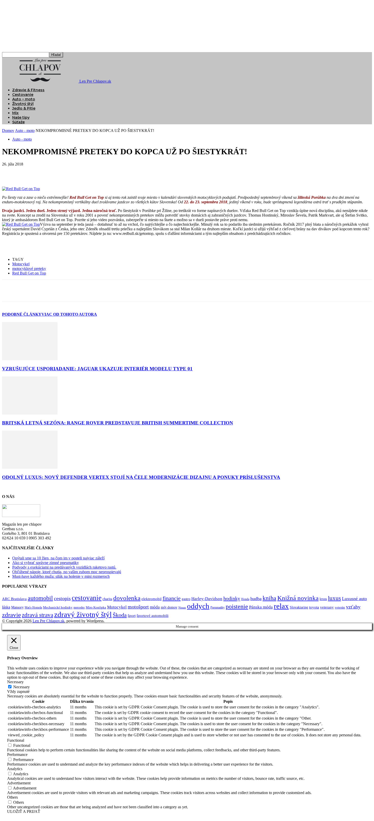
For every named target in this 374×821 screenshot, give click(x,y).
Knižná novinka (298, 598)
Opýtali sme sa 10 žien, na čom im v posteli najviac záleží (58, 558)
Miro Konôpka (96, 607)
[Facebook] (10, 172)
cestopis (62, 598)
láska (6, 607)
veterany (327, 607)
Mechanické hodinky (58, 607)
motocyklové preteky (29, 268)
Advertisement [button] (19, 783)
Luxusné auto (354, 598)
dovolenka (126, 598)
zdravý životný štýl (83, 614)
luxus (334, 598)
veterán (340, 607)
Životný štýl (23, 103)
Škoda (120, 615)
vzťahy (353, 607)
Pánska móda (261, 607)
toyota (314, 607)
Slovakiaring (299, 607)
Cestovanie (22, 94)
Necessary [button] (15, 682)
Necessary (21, 687)
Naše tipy (21, 117)
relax (281, 606)
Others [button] (12, 797)
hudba (256, 598)
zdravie (11, 614)
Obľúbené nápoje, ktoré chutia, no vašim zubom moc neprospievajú (66, 572)
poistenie (237, 606)
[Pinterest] (47, 172)
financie (172, 598)
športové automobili (152, 615)
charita (107, 599)
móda (155, 607)
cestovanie (87, 598)
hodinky (231, 598)
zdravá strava (37, 615)
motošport (138, 607)
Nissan (182, 607)
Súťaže (18, 122)
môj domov (169, 607)
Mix (15, 113)
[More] (84, 171)
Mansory (17, 607)
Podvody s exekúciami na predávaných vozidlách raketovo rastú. (64, 567)
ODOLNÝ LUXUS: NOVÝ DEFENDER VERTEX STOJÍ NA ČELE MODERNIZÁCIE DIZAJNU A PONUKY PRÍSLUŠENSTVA (141, 477)
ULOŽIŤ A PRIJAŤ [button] (23, 811)
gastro (186, 599)
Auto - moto (25, 130)
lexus (323, 599)
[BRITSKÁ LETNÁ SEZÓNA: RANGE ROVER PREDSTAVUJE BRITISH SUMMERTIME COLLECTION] (29, 413)
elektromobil (151, 599)
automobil (40, 598)
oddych (198, 606)
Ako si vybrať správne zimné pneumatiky (45, 562)
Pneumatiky (217, 607)
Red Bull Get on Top (29, 273)
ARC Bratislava (14, 599)
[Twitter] (28, 172)
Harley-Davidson (206, 598)
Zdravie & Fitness (28, 90)
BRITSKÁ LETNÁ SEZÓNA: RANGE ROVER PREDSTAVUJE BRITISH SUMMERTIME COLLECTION (117, 422)
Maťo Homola (33, 607)
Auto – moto (23, 99)
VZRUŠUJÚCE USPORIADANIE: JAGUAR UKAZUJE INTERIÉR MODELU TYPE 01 (97, 368)
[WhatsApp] (65, 172)
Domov (8, 130)
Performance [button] (17, 754)
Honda (245, 599)
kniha (269, 598)
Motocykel (21, 264)
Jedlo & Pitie (23, 108)
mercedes (79, 607)
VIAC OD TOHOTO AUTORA (69, 314)
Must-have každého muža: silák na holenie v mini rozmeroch (61, 576)
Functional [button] (15, 740)
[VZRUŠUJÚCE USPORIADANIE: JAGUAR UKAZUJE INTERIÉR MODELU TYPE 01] (29, 359)
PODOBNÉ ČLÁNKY (21, 314)
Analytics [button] (14, 769)
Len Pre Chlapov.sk (48, 621)
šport (132, 616)
